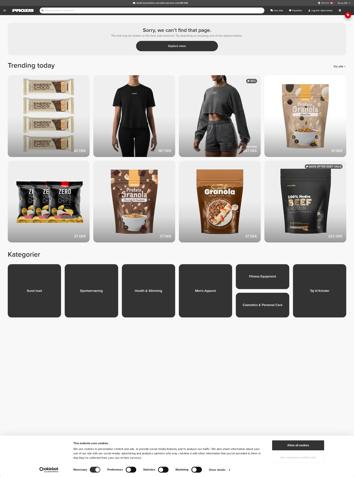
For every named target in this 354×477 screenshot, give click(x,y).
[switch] (131, 470)
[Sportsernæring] (93, 292)
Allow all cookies (298, 445)
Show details (217, 469)
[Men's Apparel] (207, 292)
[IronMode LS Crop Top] (221, 118)
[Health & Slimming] (150, 292)
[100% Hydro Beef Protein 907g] (307, 203)
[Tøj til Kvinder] (321, 292)
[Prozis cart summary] (340, 10)
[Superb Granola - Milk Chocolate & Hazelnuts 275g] (221, 203)
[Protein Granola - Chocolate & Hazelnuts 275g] (136, 203)
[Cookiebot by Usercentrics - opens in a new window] (49, 470)
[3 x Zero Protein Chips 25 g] (50, 203)
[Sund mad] (36, 292)
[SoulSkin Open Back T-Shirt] (136, 118)
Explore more (177, 46)
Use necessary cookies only (298, 457)
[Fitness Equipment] (264, 278)
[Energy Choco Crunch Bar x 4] (50, 118)
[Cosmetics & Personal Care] (264, 307)
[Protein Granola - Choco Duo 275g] (307, 118)
